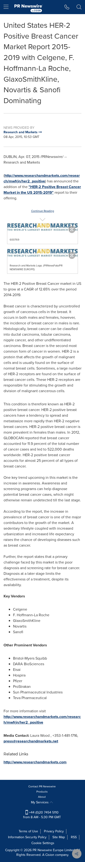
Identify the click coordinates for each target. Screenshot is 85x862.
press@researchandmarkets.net (31, 741)
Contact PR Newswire (42, 786)
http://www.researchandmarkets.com (35, 762)
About (42, 797)
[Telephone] (67, 7)
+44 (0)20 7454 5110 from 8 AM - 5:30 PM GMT (42, 815)
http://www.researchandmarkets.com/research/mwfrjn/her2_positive (42, 178)
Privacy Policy (54, 831)
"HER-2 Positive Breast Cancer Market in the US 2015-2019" (42, 189)
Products (42, 791)
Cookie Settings (42, 843)
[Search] (79, 7)
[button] (42, 227)
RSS (74, 837)
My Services (40, 802)
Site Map (58, 837)
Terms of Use (28, 831)
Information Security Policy (27, 837)
